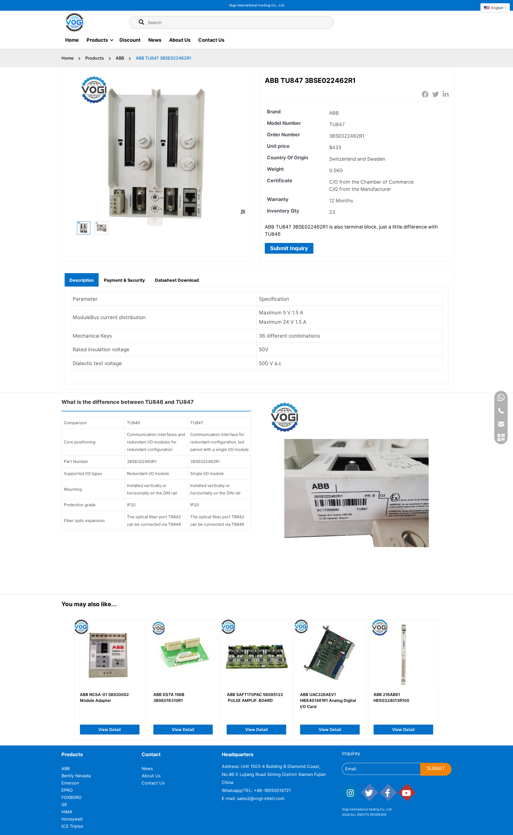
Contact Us (211, 40)
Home (72, 40)
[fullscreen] (243, 212)
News (154, 40)
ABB (120, 58)
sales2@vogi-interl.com (261, 798)
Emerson (70, 783)
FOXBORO (71, 797)
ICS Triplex (72, 826)
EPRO (67, 790)
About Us (180, 40)
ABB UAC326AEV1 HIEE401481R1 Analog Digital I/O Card (328, 700)
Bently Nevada (76, 775)
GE (64, 804)
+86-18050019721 (272, 790)
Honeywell (72, 819)
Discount (130, 40)
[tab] (81, 279)
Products (97, 40)
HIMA (66, 811)
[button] (289, 248)
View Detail (109, 729)
